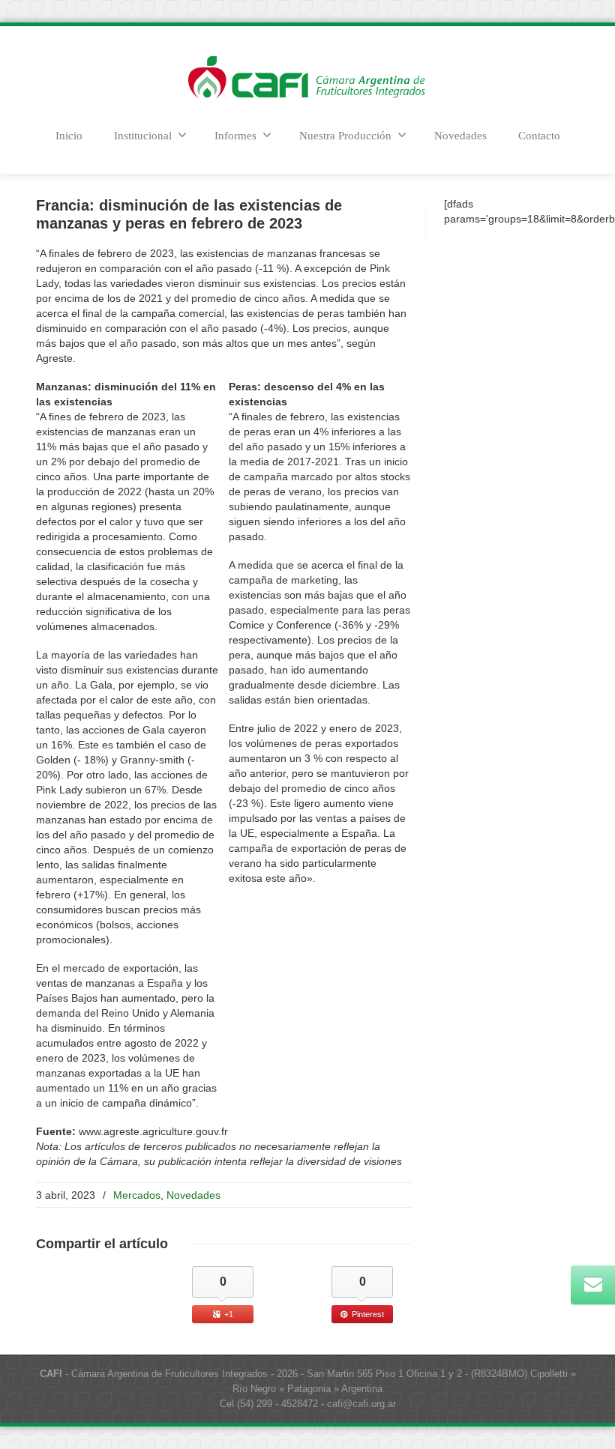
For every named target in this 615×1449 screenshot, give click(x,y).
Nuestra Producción (345, 136)
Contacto (539, 136)
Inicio (69, 136)
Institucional (143, 136)
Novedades (460, 136)
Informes (235, 136)
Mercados (136, 1195)
